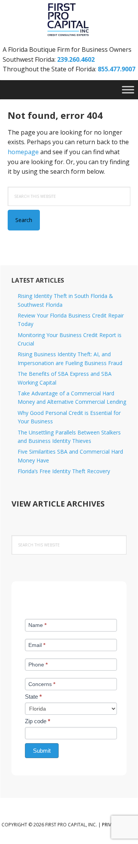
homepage (23, 152)
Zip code (37, 721)
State (33, 696)
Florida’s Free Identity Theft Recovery (64, 471)
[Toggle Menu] (128, 89)
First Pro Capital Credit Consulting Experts (69, 20)
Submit (42, 750)
